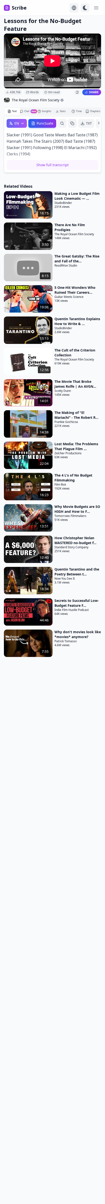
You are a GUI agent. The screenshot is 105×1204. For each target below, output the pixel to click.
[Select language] (74, 7)
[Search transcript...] (62, 123)
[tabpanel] (52, 144)
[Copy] (72, 123)
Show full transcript (52, 165)
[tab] (12, 111)
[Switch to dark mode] (85, 7)
